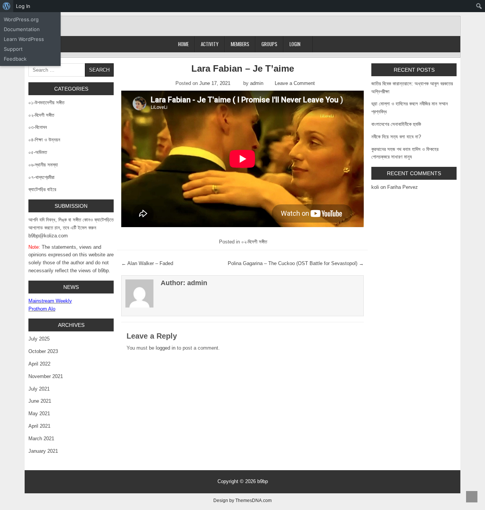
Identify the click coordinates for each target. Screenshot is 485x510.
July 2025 (39, 339)
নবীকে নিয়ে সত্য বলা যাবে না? (396, 137)
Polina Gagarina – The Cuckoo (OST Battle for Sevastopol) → (296, 263)
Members (240, 44)
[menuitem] (6, 6)
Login (294, 44)
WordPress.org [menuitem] (21, 19)
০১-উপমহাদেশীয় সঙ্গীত (46, 102)
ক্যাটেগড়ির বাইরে (42, 189)
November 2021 (45, 376)
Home (183, 44)
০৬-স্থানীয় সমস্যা (43, 165)
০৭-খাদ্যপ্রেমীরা (41, 177)
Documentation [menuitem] (22, 29)
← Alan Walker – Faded (147, 263)
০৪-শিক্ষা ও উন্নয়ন (44, 140)
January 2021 (43, 451)
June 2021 (39, 401)
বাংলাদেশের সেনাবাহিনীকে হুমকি (396, 124)
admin (256, 83)
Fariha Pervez (402, 187)
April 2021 (39, 426)
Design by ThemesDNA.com (242, 500)
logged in (165, 348)
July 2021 (39, 389)
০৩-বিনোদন (37, 127)
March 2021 (41, 438)
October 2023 (43, 351)
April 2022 (39, 364)
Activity (210, 44)
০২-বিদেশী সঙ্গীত (254, 242)
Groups (269, 44)
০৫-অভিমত (37, 152)
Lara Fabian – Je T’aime (242, 68)
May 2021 (39, 413)
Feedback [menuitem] (15, 59)
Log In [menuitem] (23, 6)
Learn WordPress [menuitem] (24, 39)
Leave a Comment (295, 83)
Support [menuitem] (13, 49)
